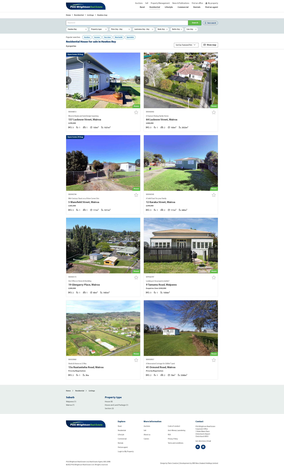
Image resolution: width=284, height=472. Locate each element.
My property (213, 3)
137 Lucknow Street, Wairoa (84, 119)
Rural (142, 7)
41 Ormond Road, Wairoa (160, 367)
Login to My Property (126, 451)
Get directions (200, 441)
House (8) (109, 402)
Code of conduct (174, 426)
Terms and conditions (175, 443)
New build (118, 37)
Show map (211, 45)
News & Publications (180, 3)
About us (147, 435)
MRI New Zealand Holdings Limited (205, 463)
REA (169, 435)
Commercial (183, 7)
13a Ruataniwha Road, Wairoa (86, 367)
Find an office (197, 3)
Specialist (130, 37)
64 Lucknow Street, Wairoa (161, 119)
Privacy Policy (173, 439)
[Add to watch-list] (136, 112)
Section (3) (109, 409)
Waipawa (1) (71, 402)
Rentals (196, 7)
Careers (146, 439)
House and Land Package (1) (116, 405)
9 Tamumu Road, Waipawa (161, 285)
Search (195, 23)
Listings (90, 15)
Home (68, 15)
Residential (155, 7)
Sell (146, 3)
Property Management (160, 3)
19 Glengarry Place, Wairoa (84, 285)
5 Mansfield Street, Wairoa (83, 202)
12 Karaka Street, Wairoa (160, 202)
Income (97, 37)
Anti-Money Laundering (176, 430)
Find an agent (211, 7)
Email (209, 441)
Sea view (107, 37)
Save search (211, 23)
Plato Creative (173, 463)
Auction (87, 37)
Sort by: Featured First (184, 45)
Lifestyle (169, 7)
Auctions (139, 3)
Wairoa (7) (70, 405)
